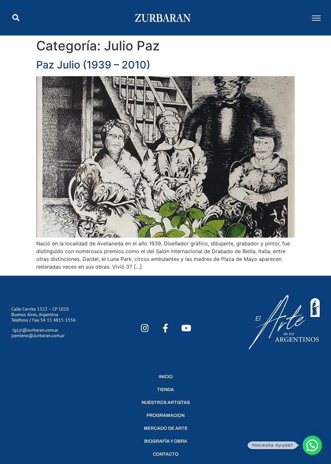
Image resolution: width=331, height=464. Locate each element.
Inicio (166, 376)
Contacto (165, 454)
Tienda (165, 389)
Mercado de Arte (165, 428)
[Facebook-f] (166, 328)
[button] (15, 17)
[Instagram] (145, 328)
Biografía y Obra (165, 441)
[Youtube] (186, 328)
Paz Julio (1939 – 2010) (93, 64)
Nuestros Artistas (166, 402)
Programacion (165, 415)
